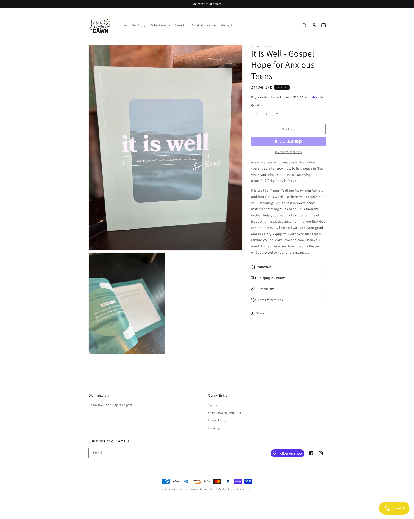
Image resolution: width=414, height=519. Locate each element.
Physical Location (220, 420)
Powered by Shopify (201, 489)
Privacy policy (244, 489)
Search (212, 405)
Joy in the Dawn (180, 489)
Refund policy (223, 489)
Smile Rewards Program (224, 413)
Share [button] (260, 313)
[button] (160, 25)
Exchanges (215, 428)
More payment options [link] (288, 151)
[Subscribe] (161, 453)
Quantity (256, 105)
